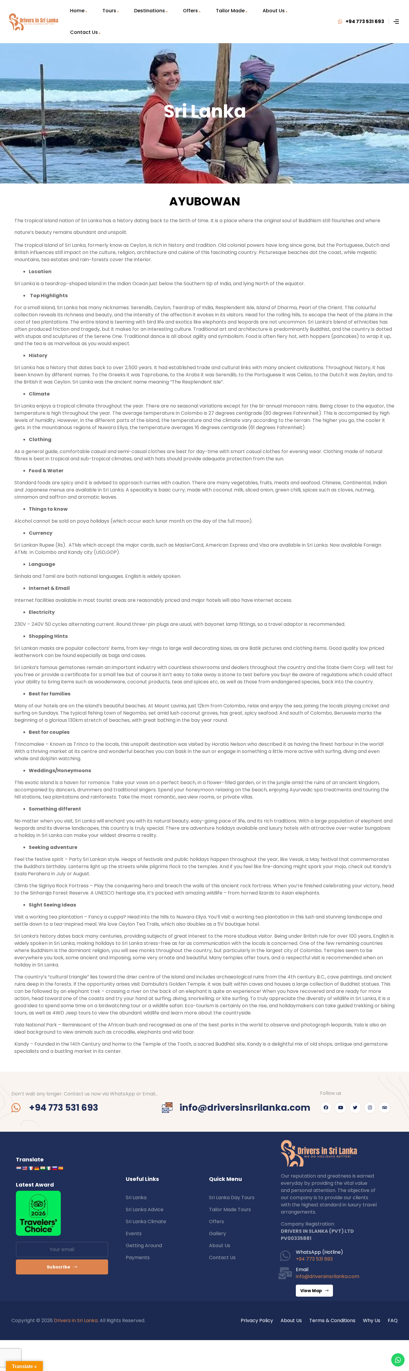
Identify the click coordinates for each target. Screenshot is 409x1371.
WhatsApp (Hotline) (319, 1252)
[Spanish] (60, 1168)
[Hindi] (42, 1168)
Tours (109, 10)
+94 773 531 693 (314, 1259)
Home (77, 10)
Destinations (149, 10)
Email (302, 1269)
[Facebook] (326, 1107)
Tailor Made (230, 10)
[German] (36, 1168)
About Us (274, 10)
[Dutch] (18, 1168)
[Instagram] (370, 1107)
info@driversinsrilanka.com (327, 1276)
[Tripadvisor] (384, 1107)
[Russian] (54, 1168)
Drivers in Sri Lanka (76, 1320)
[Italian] (48, 1168)
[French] (30, 1168)
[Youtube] (340, 1107)
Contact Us (84, 32)
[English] (24, 1168)
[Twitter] (355, 1107)
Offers (190, 10)
